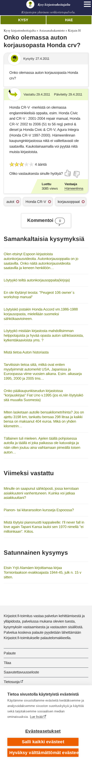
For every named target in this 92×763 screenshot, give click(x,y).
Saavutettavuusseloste (21, 672)
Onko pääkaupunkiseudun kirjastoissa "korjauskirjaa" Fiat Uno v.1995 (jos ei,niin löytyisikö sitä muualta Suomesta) (43, 395)
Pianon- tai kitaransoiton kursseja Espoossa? (39, 510)
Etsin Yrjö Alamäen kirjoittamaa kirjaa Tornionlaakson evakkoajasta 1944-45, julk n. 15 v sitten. (42, 572)
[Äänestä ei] (76, 174)
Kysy (23, 20)
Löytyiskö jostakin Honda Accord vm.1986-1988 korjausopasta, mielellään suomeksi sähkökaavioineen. (41, 313)
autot (10, 201)
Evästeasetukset (43, 731)
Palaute (10, 653)
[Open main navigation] (87, 4)
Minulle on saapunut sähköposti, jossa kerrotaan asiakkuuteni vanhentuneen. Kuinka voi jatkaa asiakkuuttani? (41, 493)
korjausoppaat (69, 201)
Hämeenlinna (74, 188)
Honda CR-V (36, 201)
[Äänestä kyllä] (68, 173)
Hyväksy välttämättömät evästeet (44, 752)
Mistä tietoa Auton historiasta (26, 352)
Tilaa (7, 663)
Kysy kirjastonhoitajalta (20, 30)
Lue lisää (36, 717)
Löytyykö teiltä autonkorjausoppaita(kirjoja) (37, 280)
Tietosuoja (12, 682)
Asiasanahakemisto (52, 30)
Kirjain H (74, 30)
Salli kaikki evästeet (43, 741)
